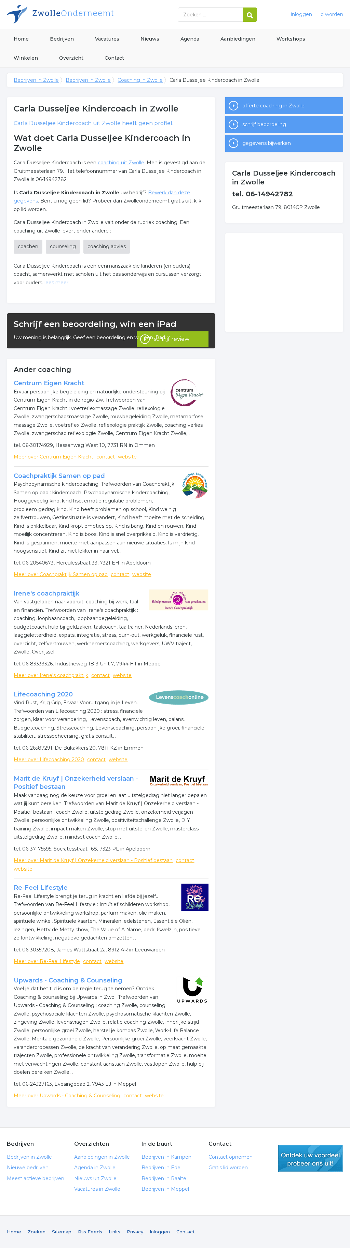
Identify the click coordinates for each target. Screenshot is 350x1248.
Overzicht (71, 58)
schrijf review (171, 339)
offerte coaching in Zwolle (273, 106)
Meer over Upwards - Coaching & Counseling (67, 1096)
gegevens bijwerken (266, 143)
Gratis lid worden (228, 1167)
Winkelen (26, 58)
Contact (114, 58)
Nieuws (149, 39)
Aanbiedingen (237, 39)
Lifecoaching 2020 (43, 694)
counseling (63, 246)
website (127, 457)
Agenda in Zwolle (95, 1167)
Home (21, 39)
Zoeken (36, 1231)
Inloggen (160, 1231)
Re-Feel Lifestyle (41, 887)
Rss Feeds (90, 1231)
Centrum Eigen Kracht (49, 383)
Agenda (189, 39)
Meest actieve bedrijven (35, 1178)
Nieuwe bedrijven (28, 1167)
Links (114, 1231)
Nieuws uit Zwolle (95, 1178)
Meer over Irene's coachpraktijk (51, 675)
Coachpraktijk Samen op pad (59, 476)
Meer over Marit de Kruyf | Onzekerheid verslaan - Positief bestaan (93, 860)
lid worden (331, 14)
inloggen (301, 14)
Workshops (291, 39)
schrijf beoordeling (264, 124)
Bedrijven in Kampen (166, 1157)
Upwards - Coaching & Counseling (68, 980)
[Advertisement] (284, 282)
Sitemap (61, 1231)
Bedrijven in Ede (161, 1167)
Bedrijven (62, 39)
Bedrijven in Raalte (164, 1178)
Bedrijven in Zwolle (92, 14)
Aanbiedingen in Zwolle (102, 1157)
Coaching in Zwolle (140, 80)
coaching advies (107, 246)
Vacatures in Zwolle (97, 1189)
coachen (28, 246)
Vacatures (107, 39)
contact (105, 457)
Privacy (135, 1231)
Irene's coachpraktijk (46, 593)
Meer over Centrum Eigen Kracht (53, 457)
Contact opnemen (230, 1157)
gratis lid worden (310, 1158)
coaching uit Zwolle (121, 163)
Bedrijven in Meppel (165, 1189)
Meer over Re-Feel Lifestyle (47, 961)
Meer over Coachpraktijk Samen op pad (61, 574)
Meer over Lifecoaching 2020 (49, 759)
